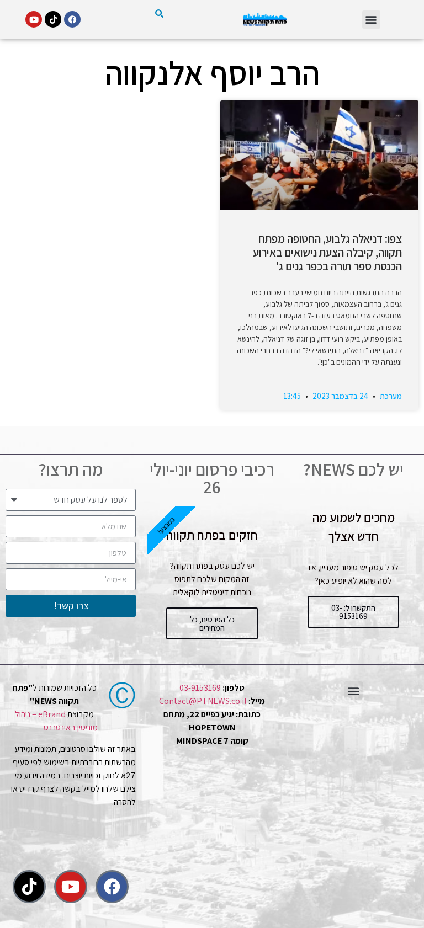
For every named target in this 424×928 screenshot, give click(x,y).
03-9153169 (200, 688)
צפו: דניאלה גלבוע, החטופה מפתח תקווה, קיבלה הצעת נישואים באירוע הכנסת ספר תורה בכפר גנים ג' (327, 252)
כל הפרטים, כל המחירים (212, 623)
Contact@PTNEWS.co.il (203, 701)
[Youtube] (33, 19)
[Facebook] (72, 19)
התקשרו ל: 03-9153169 (353, 611)
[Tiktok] (53, 19)
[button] (371, 19)
